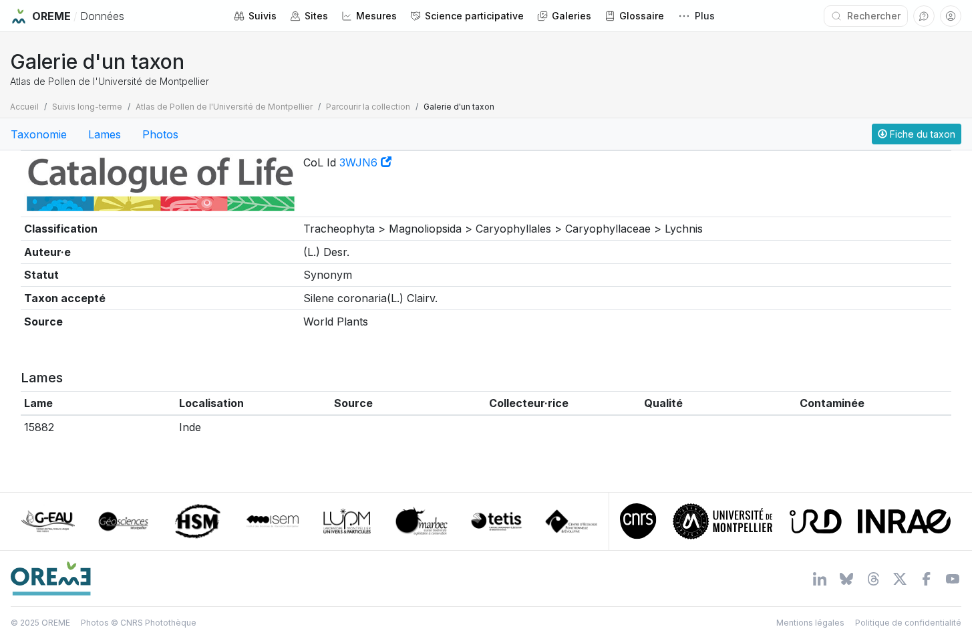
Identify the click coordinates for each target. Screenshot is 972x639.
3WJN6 (360, 162)
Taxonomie (39, 134)
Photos (160, 134)
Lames (104, 134)
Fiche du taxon (921, 134)
